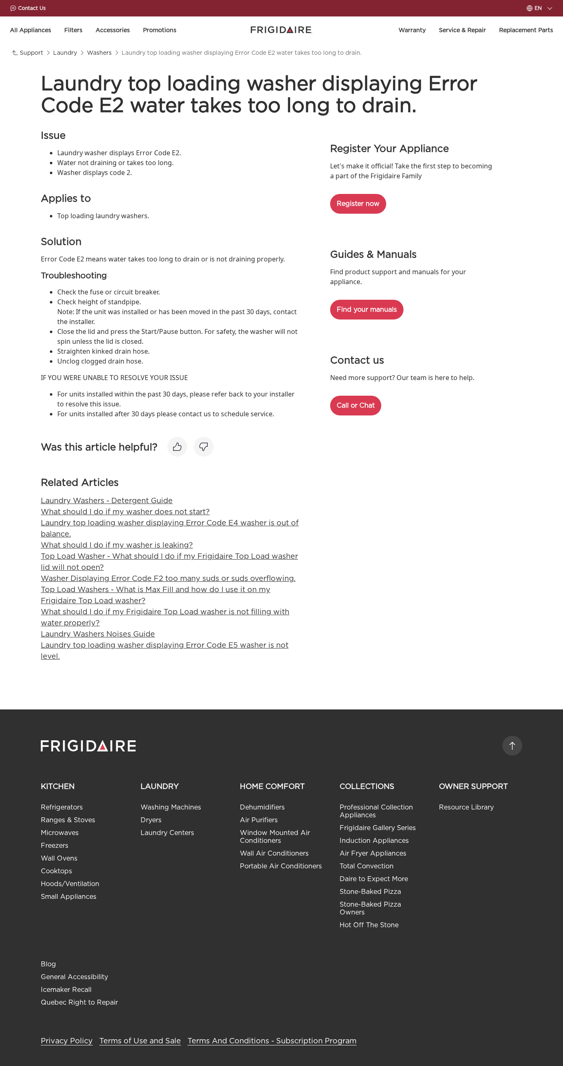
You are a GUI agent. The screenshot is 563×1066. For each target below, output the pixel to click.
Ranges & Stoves (68, 820)
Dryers (151, 820)
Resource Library (466, 807)
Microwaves (60, 833)
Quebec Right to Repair (79, 1002)
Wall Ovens (59, 858)
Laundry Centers (167, 833)
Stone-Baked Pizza (370, 892)
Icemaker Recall (66, 990)
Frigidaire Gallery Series (378, 828)
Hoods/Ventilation (70, 884)
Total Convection (367, 866)
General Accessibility (74, 977)
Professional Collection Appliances (376, 811)
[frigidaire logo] (89, 745)
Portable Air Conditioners (281, 866)
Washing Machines (171, 807)
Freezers (54, 845)
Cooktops (56, 871)
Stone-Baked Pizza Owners (370, 908)
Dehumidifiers (262, 807)
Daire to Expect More (374, 879)
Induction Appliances (374, 840)
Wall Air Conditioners (274, 853)
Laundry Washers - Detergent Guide (107, 500)
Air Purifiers (259, 820)
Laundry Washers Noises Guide (98, 634)
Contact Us (32, 8)
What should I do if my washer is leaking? (117, 545)
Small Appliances (68, 896)
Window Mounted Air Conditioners (275, 836)
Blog (48, 964)
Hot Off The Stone (369, 925)
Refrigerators (62, 807)
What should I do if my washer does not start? (125, 511)
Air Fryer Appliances (373, 853)
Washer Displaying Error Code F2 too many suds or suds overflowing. (168, 578)
